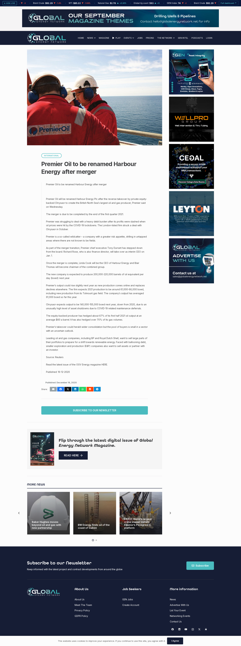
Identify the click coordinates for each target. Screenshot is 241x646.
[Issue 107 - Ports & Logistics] (42, 449)
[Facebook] (173, 629)
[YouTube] (186, 629)
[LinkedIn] (179, 629)
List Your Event (178, 610)
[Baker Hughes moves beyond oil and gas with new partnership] (48, 513)
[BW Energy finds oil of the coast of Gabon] (94, 513)
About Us (79, 599)
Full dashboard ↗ (229, 3)
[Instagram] (193, 629)
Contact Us (176, 621)
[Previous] (19, 513)
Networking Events (180, 616)
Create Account (130, 605)
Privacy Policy (82, 610)
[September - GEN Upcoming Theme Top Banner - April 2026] (120, 26)
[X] (199, 629)
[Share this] (60, 389)
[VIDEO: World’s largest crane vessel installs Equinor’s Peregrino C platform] (141, 513)
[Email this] (53, 389)
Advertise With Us (179, 605)
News (173, 599)
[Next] (170, 513)
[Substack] (206, 629)
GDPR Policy (81, 616)
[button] (94, 38)
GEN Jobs (127, 599)
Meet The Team (83, 605)
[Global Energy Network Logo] (46, 38)
